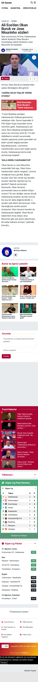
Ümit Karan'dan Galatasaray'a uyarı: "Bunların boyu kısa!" (8, 316)
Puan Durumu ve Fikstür (8, 628)
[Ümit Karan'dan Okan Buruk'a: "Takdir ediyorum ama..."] (10, 290)
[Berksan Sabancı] (7, 252)
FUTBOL (5, 8)
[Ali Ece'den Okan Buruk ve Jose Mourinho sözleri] (19, 65)
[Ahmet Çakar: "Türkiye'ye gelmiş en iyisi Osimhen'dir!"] (28, 272)
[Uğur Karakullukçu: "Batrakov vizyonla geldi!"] (28, 308)
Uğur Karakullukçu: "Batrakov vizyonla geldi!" (26, 316)
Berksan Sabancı (20, 250)
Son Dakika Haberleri (6, 636)
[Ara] (32, 3)
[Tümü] (35, 475)
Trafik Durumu (27, 622)
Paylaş (6, 78)
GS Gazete (6, 2)
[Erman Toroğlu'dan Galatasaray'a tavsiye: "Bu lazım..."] (10, 272)
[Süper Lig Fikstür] (35, 543)
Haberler (5, 21)
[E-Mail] (15, 255)
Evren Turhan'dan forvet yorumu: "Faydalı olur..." (28, 297)
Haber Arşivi (27, 635)
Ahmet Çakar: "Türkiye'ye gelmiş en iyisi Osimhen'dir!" (27, 279)
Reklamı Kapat (30, 671)
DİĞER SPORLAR (29, 8)
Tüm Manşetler (27, 627)
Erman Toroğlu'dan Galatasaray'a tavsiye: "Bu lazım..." (9, 279)
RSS (6, 646)
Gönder (6, 356)
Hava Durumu (9, 622)
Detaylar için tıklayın (19, 536)
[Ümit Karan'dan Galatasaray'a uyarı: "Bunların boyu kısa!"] (10, 308)
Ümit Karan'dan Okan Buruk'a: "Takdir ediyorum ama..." (9, 298)
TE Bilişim (24, 653)
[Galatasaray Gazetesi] (19, 612)
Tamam (4, 663)
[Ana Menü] (35, 3)
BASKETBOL (16, 8)
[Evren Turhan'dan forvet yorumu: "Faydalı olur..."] (28, 290)
